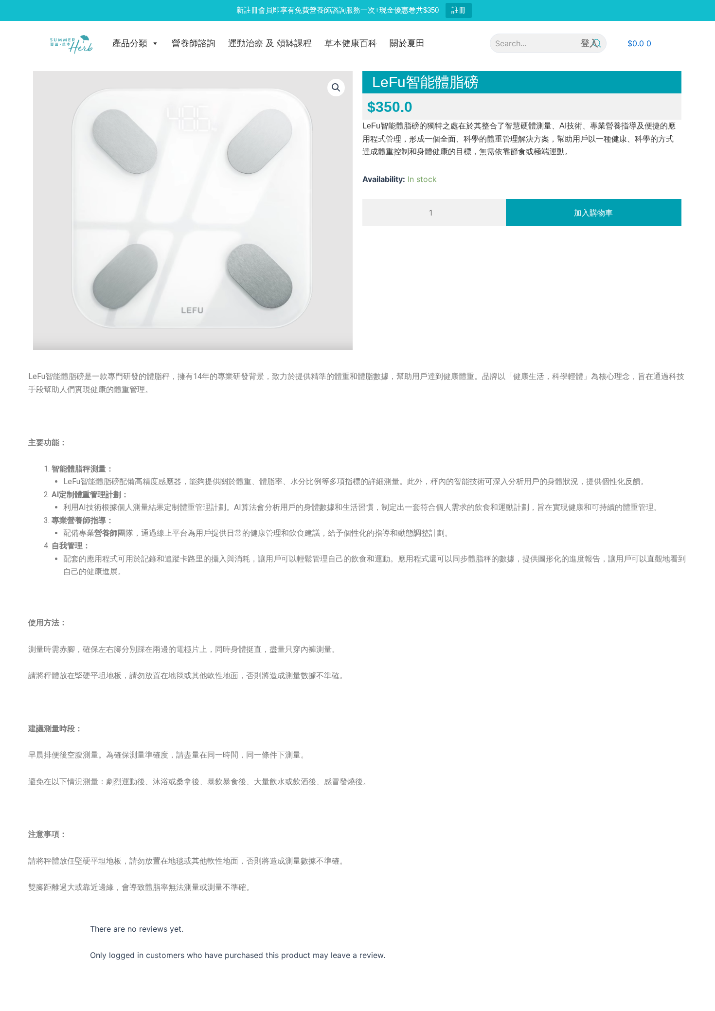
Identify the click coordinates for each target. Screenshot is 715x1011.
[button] (639, 43)
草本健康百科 (350, 43)
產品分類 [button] (129, 43)
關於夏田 (407, 43)
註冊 (458, 10)
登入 (589, 43)
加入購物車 (593, 212)
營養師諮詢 (193, 43)
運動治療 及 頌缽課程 (270, 43)
